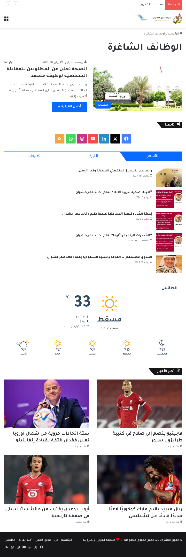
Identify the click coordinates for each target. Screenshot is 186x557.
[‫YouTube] (93, 138)
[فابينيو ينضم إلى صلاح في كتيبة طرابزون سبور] (139, 404)
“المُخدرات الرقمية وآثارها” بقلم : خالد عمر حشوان (114, 235)
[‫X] (115, 138)
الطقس (10, 540)
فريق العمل (43, 540)
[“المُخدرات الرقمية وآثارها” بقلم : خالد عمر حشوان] (169, 242)
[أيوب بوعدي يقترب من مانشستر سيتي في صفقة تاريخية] (46, 479)
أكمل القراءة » (69, 107)
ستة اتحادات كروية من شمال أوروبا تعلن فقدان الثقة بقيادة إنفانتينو (119, 4)
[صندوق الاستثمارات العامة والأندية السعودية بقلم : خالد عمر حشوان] (169, 264)
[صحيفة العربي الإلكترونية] (159, 19)
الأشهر (153, 156)
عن (56, 540)
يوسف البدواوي (73, 62)
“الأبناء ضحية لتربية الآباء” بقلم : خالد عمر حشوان (114, 192)
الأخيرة (94, 156)
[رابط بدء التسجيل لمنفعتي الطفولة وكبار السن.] (169, 178)
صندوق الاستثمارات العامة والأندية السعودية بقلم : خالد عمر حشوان (99, 257)
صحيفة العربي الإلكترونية (99, 540)
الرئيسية (173, 34)
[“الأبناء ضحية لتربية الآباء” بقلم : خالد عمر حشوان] (169, 199)
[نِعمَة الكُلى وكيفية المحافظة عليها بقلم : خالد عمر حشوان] (169, 221)
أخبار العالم (25, 540)
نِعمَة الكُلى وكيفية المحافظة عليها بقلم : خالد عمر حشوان (107, 214)
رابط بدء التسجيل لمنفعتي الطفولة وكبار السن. (115, 171)
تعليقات (34, 156)
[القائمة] (6, 20)
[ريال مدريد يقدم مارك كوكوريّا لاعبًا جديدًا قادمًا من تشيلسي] (139, 479)
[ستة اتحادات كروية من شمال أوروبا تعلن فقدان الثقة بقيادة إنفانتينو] (46, 404)
